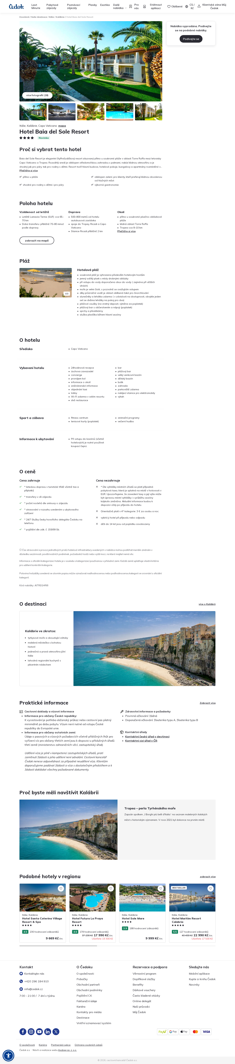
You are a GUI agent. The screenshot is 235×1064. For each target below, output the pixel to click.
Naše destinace (39, 17)
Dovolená (24, 17)
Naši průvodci (141, 1006)
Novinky (194, 984)
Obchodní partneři (88, 984)
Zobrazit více (208, 703)
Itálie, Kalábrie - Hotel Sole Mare (137, 885)
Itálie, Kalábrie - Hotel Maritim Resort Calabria (189, 887)
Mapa (62, 125)
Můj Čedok (139, 1012)
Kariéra (81, 1006)
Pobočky (82, 979)
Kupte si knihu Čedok (202, 979)
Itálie (51, 17)
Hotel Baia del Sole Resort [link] (79, 17)
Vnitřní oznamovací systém (94, 1023)
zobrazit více (208, 876)
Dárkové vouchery (144, 990)
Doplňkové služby (144, 979)
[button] (8, 1056)
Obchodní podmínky (89, 990)
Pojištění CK (84, 995)
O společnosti (85, 973)
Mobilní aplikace (199, 973)
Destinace (83, 1017)
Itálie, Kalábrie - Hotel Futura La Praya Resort (91, 887)
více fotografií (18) (37, 95)
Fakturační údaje (87, 1001)
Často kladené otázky (146, 995)
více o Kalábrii (207, 604)
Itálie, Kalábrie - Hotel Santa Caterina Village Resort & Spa (41, 887)
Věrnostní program (144, 973)
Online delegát (142, 1001)
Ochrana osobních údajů (88, 1045)
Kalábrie (60, 17)
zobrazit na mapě (37, 240)
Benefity (138, 984)
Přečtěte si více (28, 170)
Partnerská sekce (61, 1045)
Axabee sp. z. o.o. (67, 1050)
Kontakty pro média (89, 1012)
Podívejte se (191, 39)
